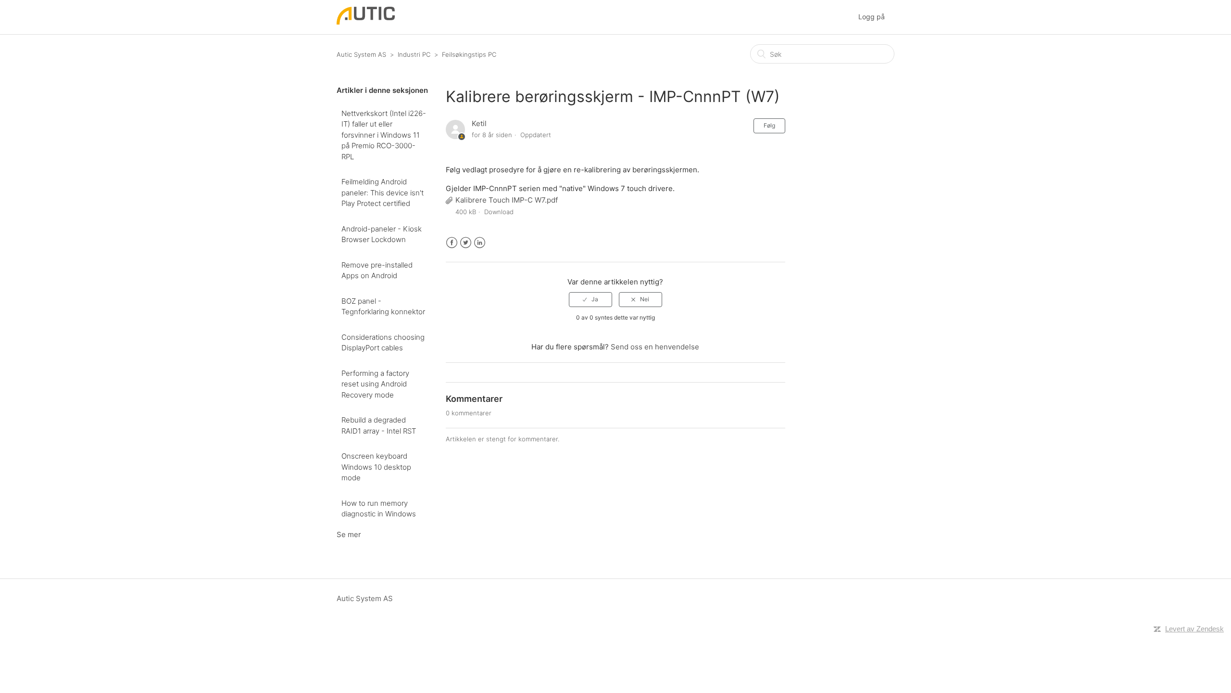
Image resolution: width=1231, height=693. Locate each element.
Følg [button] (769, 125)
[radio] (590, 299)
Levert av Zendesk (1194, 629)
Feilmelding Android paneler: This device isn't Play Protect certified (382, 192)
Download (499, 212)
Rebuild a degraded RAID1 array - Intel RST (378, 425)
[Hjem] (366, 21)
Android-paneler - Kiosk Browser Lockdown (381, 234)
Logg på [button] (871, 17)
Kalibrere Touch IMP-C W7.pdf (506, 200)
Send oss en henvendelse (655, 346)
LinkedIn (480, 243)
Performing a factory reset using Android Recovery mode (375, 384)
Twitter (466, 243)
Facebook (452, 243)
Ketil (479, 123)
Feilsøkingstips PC (469, 54)
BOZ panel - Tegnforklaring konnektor (383, 306)
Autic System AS (361, 54)
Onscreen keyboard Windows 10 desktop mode (376, 466)
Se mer (349, 534)
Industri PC (414, 54)
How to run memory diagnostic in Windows (378, 509)
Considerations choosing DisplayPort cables (383, 343)
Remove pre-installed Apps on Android (377, 270)
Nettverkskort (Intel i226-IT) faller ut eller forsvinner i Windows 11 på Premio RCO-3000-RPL (383, 135)
